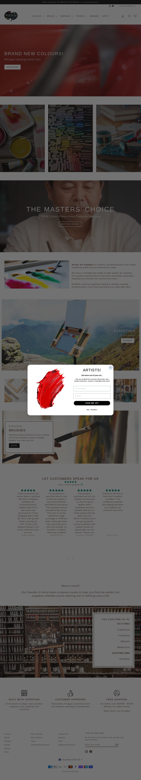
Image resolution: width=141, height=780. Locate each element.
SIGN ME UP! (92, 403)
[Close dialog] (110, 367)
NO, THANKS (92, 410)
